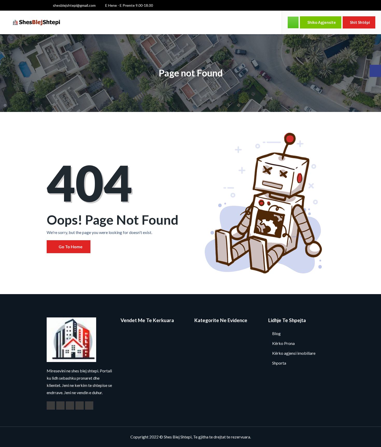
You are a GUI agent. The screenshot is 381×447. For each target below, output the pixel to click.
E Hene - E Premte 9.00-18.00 (128, 5)
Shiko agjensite (321, 22)
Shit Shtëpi (360, 22)
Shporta (279, 362)
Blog (276, 333)
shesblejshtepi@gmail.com (74, 5)
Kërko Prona (283, 343)
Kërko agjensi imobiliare (293, 353)
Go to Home (70, 246)
